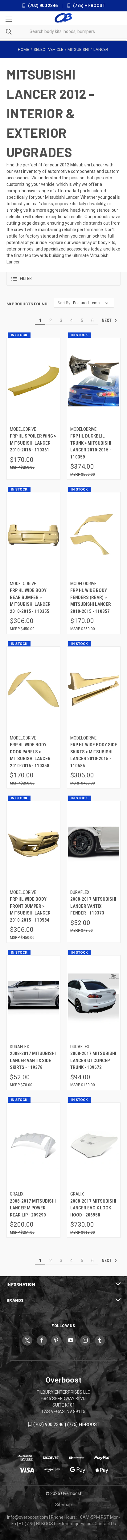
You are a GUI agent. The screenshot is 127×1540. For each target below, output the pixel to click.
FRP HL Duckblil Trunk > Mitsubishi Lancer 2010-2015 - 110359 (90, 446)
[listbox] (92, 303)
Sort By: (64, 302)
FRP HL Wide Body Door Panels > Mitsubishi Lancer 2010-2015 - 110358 (30, 755)
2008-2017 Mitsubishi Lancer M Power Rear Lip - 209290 (33, 1208)
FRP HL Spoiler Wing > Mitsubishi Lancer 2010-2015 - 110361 (33, 443)
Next (107, 320)
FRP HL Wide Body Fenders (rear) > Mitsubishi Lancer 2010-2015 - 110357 (90, 601)
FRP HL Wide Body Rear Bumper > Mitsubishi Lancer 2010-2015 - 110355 (30, 601)
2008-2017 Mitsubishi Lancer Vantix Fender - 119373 (93, 906)
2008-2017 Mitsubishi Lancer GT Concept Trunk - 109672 (93, 1060)
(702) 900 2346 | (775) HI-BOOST (66, 1424)
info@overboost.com (27, 1517)
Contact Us (105, 1523)
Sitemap (63, 1504)
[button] (63, 279)
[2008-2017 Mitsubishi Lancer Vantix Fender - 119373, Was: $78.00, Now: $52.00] (94, 844)
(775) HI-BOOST (88, 5)
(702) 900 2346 (42, 5)
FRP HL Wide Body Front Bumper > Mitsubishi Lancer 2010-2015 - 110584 (30, 909)
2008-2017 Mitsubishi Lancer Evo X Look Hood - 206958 (93, 1208)
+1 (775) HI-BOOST (37, 1523)
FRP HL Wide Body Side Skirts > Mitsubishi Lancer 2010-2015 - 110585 (93, 755)
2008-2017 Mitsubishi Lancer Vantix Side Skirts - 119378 (33, 1060)
